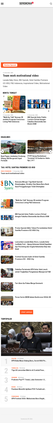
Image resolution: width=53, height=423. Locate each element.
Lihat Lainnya (26, 312)
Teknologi (14, 368)
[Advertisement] (26, 34)
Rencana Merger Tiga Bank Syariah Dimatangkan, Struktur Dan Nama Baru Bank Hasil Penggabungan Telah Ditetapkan (32, 184)
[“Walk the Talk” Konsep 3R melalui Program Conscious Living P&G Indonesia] (14, 104)
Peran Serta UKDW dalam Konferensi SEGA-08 (33, 297)
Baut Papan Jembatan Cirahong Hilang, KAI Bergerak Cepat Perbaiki (13, 158)
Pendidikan (15, 396)
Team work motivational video (21, 75)
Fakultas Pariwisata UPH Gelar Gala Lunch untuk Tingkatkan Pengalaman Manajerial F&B (33, 270)
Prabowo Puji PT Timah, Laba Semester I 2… (28, 380)
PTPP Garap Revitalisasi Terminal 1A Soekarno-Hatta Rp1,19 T (38, 158)
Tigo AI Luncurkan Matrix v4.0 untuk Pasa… (28, 370)
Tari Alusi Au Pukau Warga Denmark (29, 283)
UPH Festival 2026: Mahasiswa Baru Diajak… (28, 398)
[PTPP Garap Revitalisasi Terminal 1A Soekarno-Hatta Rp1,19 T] (39, 147)
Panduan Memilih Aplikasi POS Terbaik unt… (28, 389)
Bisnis (13, 387)
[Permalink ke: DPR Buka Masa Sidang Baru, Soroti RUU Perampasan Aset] (26, 339)
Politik (13, 358)
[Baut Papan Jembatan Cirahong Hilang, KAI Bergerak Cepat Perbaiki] (13, 147)
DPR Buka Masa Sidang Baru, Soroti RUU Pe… (28, 361)
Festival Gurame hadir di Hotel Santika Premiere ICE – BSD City (30, 258)
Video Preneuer (6, 171)
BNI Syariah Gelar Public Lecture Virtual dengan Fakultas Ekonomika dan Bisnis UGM (36, 120)
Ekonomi (14, 377)
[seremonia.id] (26, 3)
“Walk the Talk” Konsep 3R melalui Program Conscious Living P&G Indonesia (14, 119)
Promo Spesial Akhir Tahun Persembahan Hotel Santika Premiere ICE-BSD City (33, 229)
